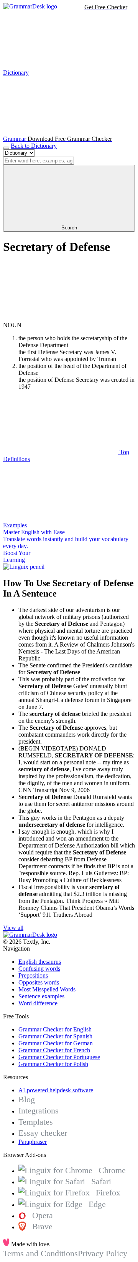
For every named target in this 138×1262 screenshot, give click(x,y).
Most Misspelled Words (47, 989)
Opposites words (38, 982)
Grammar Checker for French (54, 1050)
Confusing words (39, 968)
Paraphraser (32, 1141)
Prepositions (33, 975)
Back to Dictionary (34, 145)
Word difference (38, 1003)
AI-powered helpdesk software (55, 1090)
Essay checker (42, 1133)
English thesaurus (39, 961)
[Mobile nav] (6, 148)
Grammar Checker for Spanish (55, 1036)
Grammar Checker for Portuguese (59, 1057)
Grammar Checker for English (55, 1029)
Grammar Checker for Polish (53, 1064)
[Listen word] (60, 318)
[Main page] (30, 6)
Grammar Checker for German (55, 1043)
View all (13, 927)
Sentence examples (41, 996)
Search (69, 228)
